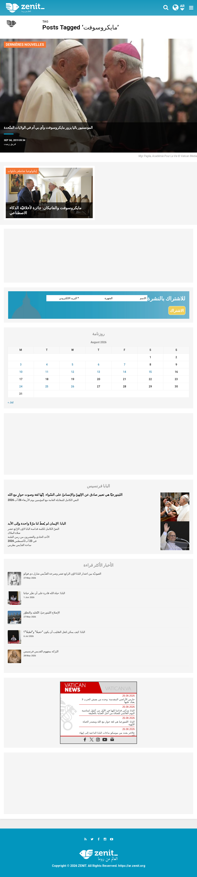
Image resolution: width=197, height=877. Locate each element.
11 (46, 371)
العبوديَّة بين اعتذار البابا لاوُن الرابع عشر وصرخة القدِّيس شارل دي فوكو (62, 573)
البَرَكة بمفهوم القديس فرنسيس (40, 651)
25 (46, 386)
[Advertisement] (98, 256)
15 (150, 371)
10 (20, 371)
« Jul (10, 402)
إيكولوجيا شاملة (27, 171)
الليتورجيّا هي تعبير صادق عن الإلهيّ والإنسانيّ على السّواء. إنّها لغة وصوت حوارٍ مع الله (65, 494)
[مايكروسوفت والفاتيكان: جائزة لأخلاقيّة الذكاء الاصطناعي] (49, 193)
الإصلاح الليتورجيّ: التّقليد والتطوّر (41, 612)
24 (20, 386)
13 (98, 371)
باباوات (12, 171)
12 (72, 371)
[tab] (79, 687)
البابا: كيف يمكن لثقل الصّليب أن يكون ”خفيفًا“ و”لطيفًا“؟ (54, 631)
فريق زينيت (10, 144)
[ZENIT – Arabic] (55, 8)
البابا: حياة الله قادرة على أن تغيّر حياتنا (44, 593)
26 (72, 386)
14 (124, 371)
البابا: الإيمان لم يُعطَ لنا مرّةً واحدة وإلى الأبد (37, 523)
